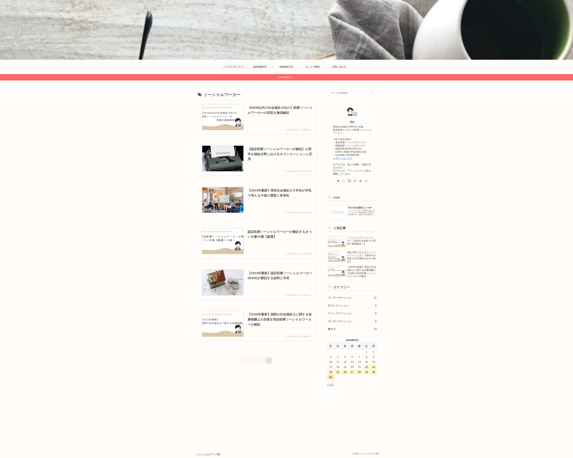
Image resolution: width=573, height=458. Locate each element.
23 (373, 366)
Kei (352, 121)
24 (330, 371)
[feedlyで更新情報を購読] (360, 180)
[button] (372, 92)
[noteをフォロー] (355, 180)
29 (366, 371)
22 (366, 366)
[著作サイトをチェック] (338, 180)
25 (337, 371)
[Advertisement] (352, 413)
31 (330, 376)
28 (359, 371)
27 (352, 371)
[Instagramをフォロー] (349, 180)
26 (345, 371)
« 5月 (330, 384)
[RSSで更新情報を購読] (366, 180)
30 (373, 371)
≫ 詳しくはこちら (343, 158)
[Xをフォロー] (343, 180)
